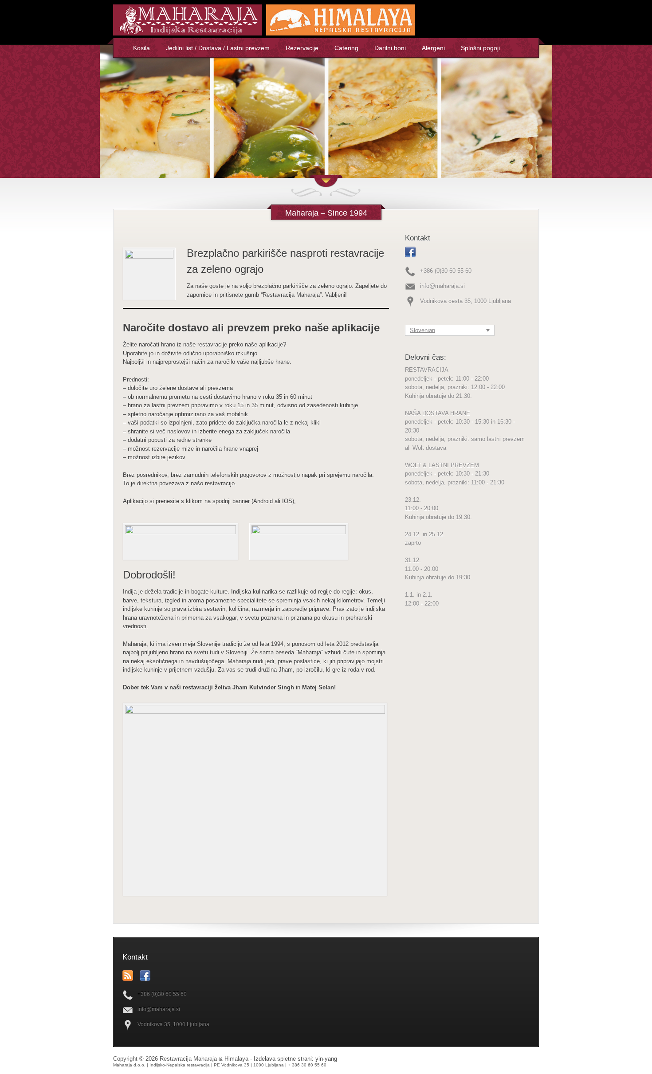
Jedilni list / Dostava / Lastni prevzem (218, 47)
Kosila (141, 47)
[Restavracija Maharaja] (188, 33)
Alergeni (433, 47)
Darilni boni (390, 47)
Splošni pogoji (480, 47)
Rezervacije (302, 47)
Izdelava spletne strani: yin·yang (295, 1058)
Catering (346, 47)
